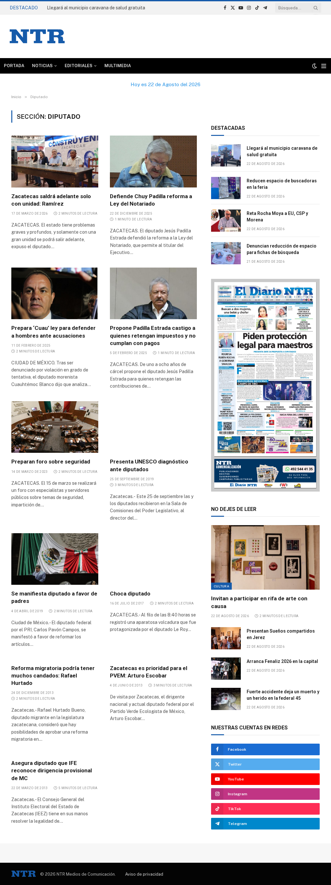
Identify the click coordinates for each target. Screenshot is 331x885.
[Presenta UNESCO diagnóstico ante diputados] (153, 427)
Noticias (42, 65)
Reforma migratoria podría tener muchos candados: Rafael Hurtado (53, 675)
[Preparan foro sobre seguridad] (54, 427)
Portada (14, 65)
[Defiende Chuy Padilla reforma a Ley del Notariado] (153, 161)
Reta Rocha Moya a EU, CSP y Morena (277, 216)
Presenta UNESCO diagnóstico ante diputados (149, 465)
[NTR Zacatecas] (37, 36)
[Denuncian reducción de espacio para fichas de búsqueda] (226, 253)
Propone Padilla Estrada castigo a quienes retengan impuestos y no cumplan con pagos (153, 335)
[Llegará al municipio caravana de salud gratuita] (226, 155)
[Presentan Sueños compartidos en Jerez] (226, 638)
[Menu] (323, 66)
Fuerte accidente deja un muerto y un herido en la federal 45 (283, 695)
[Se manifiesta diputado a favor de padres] (54, 559)
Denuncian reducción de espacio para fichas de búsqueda (281, 249)
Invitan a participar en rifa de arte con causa (259, 602)
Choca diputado (130, 593)
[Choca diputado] (153, 559)
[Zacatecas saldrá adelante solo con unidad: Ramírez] (54, 161)
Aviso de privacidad (144, 874)
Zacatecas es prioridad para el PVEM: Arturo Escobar (148, 672)
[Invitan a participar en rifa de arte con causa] (265, 557)
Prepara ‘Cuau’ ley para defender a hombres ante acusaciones (53, 332)
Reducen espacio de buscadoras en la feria (91, 7)
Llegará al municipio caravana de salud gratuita (282, 151)
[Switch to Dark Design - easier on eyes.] (314, 65)
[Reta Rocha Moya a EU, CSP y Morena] (226, 220)
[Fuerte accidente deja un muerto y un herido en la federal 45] (226, 699)
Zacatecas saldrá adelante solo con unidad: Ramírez (51, 200)
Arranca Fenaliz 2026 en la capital (283, 661)
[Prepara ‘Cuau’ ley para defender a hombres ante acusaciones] (54, 293)
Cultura (221, 586)
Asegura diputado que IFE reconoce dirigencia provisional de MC (51, 770)
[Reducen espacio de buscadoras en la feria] (226, 188)
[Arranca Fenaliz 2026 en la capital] (226, 668)
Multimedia (117, 65)
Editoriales (78, 65)
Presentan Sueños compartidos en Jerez (281, 634)
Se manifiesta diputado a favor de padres (54, 597)
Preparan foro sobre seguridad (50, 461)
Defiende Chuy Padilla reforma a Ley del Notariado (151, 200)
